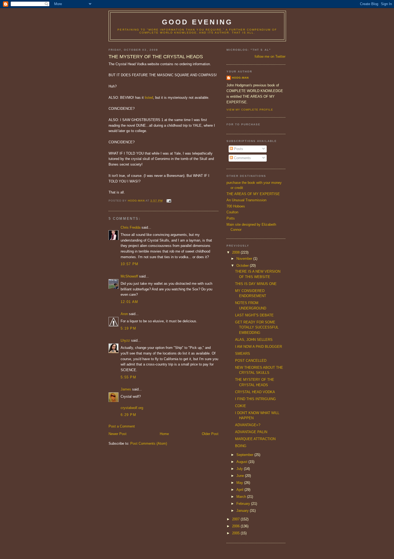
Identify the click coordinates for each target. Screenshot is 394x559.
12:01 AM (129, 302)
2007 (236, 519)
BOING (240, 446)
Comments (242, 158)
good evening (197, 22)
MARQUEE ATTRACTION (255, 439)
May (240, 483)
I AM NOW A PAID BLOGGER (258, 347)
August (242, 462)
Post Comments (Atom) (148, 443)
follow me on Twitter (270, 56)
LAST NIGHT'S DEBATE (254, 315)
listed (149, 98)
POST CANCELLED (250, 361)
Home (164, 434)
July (240, 469)
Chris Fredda (130, 227)
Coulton (232, 212)
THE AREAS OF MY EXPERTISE (253, 194)
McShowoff (129, 276)
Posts (238, 149)
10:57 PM (129, 264)
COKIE (240, 406)
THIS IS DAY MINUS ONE (256, 284)
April (240, 490)
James (126, 389)
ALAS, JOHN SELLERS (254, 340)
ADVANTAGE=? (247, 425)
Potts (230, 218)
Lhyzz (125, 340)
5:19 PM (128, 328)
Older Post (210, 434)
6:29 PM (128, 415)
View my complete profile (249, 109)
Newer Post (118, 434)
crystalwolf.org (132, 408)
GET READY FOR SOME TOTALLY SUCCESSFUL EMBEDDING (256, 327)
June (240, 476)
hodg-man (240, 77)
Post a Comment (122, 426)
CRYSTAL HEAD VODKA (255, 392)
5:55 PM (128, 377)
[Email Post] (168, 200)
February (243, 504)
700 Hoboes (235, 206)
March (241, 497)
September (245, 455)
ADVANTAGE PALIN (251, 432)
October (243, 266)
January (243, 511)
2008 (236, 252)
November (244, 259)
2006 (236, 526)
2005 (236, 533)
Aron (124, 314)
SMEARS (242, 354)
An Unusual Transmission (246, 200)
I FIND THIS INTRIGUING (255, 399)
